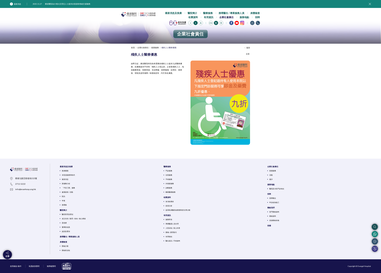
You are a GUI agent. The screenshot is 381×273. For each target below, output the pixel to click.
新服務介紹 (66, 183)
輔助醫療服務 (171, 192)
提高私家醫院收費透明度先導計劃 (178, 210)
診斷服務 (169, 188)
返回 (248, 48)
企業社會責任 (226, 17)
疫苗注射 (169, 206)
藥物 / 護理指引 (171, 232)
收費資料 (193, 17)
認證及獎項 (66, 231)
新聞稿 (64, 205)
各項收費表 (170, 201)
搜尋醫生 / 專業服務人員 (231, 13)
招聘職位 (272, 198)
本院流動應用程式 (68, 175)
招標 (269, 225)
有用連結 (169, 236)
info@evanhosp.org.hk (25, 189)
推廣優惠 (65, 171)
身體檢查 (255, 13)
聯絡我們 (271, 207)
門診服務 (169, 171)
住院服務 (169, 175)
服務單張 (169, 219)
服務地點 (244, 17)
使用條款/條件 (15, 266)
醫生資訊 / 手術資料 (173, 241)
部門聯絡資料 (274, 212)
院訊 (63, 196)
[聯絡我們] (258, 23)
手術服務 (169, 179)
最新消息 (17, 4)
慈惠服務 (155, 47)
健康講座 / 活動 (67, 192)
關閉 (370, 4)
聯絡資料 (272, 216)
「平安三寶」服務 (68, 188)
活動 (271, 175)
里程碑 (64, 223)
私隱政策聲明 (34, 266)
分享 (7, 256)
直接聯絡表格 (274, 220)
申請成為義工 (274, 202)
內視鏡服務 (170, 183)
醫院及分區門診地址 (276, 189)
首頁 (133, 47)
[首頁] (252, 23)
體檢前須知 (66, 250)
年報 (63, 201)
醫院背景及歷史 (67, 214)
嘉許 (271, 179)
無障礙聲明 (51, 266)
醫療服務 (208, 13)
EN (210, 23)
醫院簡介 (192, 13)
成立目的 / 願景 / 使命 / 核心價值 (74, 218)
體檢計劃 (65, 246)
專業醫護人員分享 (172, 224)
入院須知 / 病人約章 (173, 228)
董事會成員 (66, 227)
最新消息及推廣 (173, 13)
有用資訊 (208, 17)
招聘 (257, 17)
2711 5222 (20, 184)
